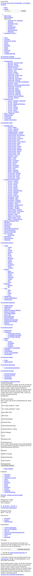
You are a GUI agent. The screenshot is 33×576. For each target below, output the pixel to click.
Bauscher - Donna (13, 83)
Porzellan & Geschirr (10, 478)
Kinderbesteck (8, 299)
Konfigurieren (20, 574)
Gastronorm (7, 332)
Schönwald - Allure (13, 74)
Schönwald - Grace (13, 88)
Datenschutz (7, 534)
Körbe (6, 360)
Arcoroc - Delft (12, 105)
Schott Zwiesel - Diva (14, 140)
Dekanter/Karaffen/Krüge (11, 228)
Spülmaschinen (8, 362)
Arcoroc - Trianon (13, 107)
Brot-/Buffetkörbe (9, 316)
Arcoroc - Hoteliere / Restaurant (17, 100)
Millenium (10, 272)
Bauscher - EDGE (13, 64)
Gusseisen (10, 346)
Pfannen (6, 338)
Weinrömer (7, 239)
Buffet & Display (9, 318)
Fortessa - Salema (13, 72)
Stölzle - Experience (13, 160)
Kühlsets (6, 323)
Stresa (9, 271)
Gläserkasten (7, 377)
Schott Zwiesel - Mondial (15, 149)
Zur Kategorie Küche (7, 327)
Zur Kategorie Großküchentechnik (10, 381)
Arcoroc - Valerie (12, 102)
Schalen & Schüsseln (10, 232)
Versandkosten (5, 559)
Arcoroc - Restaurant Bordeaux (16, 104)
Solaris (10, 274)
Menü (5, 7)
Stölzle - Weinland (13, 170)
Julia (9, 291)
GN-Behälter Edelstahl (14, 333)
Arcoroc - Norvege (13, 189)
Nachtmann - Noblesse (14, 200)
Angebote (7, 476)
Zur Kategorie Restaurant (8, 302)
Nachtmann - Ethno (13, 197)
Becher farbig (8, 224)
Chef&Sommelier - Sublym (15, 133)
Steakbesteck (7, 296)
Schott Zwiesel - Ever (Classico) (17, 141)
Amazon (10, 252)
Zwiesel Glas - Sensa (13, 176)
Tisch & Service (8, 324)
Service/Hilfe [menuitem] (4, 1)
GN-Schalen (7, 118)
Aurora (10, 247)
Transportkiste (8, 378)
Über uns (6, 530)
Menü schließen (8, 17)
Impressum (7, 537)
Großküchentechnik (9, 492)
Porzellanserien (8, 61)
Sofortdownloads (12, 30)
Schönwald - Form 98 (14, 80)
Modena (10, 285)
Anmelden (11, 20)
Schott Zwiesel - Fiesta (14, 143)
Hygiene (6, 489)
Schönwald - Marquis (14, 89)
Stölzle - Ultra (11, 168)
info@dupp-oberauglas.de (9, 507)
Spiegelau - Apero (13, 156)
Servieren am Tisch (9, 375)
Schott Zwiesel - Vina (14, 154)
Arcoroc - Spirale (12, 194)
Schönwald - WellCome (14, 94)
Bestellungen (11, 28)
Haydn (10, 255)
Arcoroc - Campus (13, 181)
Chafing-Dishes (8, 305)
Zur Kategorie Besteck (7, 242)
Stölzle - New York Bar (14, 216)
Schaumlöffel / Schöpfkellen (12, 348)
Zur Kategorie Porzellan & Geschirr (11, 58)
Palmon (10, 261)
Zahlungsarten (12, 27)
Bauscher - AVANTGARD (15, 63)
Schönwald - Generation (14, 86)
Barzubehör (11, 235)
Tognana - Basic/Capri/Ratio (16, 96)
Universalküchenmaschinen (12, 368)
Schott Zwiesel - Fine (14, 144)
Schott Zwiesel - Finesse (14, 146)
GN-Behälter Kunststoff (14, 335)
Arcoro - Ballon (12, 127)
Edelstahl (10, 344)
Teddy (9, 266)
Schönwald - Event (13, 77)
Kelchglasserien (8, 125)
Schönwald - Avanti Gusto (15, 75)
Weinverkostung (8, 238)
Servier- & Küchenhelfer (11, 352)
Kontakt (6, 520)
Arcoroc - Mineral (13, 130)
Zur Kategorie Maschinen (8, 365)
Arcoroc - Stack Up (13, 195)
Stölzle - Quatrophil (13, 171)
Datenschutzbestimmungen (17, 552)
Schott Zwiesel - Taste (14, 152)
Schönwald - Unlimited (14, 93)
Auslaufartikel (8, 354)
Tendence (10, 268)
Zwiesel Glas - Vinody (14, 178)
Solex (5, 288)
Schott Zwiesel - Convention (16, 211)
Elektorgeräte (8, 330)
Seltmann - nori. (12, 70)
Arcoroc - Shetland (13, 192)
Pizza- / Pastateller (9, 113)
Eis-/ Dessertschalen (9, 230)
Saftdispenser (8, 307)
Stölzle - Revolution (13, 165)
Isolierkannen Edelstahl (10, 321)
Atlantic (10, 250)
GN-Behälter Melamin (14, 337)
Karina (10, 293)
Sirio (9, 280)
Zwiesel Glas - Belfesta (14, 173)
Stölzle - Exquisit (12, 162)
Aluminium (11, 343)
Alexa (9, 290)
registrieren (20, 20)
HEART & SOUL (13, 67)
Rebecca (10, 263)
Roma (9, 282)
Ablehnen (3, 574)
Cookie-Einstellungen (10, 527)
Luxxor (10, 257)
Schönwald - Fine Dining (15, 78)
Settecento (10, 277)
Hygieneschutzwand (10, 374)
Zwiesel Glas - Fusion (14, 175)
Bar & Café (7, 315)
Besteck (6, 481)
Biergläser (7, 222)
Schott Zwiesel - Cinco (14, 137)
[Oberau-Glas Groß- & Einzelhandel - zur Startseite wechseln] (16, 4)
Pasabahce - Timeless (14, 208)
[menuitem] (18, 7)
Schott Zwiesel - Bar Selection (16, 135)
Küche (6, 484)
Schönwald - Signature (14, 91)
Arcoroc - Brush (12, 110)
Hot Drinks (7, 227)
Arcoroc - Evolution (13, 112)
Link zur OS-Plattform (10, 529)
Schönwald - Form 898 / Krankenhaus (18, 81)
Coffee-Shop (7, 116)
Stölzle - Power (12, 163)
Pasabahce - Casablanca (14, 201)
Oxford (10, 260)
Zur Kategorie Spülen (7, 357)
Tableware (7, 308)
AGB (5, 535)
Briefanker (7, 283)
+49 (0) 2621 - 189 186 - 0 (9, 506)
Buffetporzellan (8, 115)
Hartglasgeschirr (8, 99)
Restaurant (7, 482)
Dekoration (7, 474)
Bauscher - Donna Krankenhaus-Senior (19, 85)
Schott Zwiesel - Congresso (15, 138)
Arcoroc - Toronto (13, 108)
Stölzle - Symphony (13, 167)
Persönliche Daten (13, 23)
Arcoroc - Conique (13, 182)
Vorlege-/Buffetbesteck (10, 298)
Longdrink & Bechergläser (11, 179)
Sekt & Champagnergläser (11, 220)
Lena (9, 295)
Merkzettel (11, 31)
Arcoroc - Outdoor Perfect (15, 190)
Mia (9, 287)
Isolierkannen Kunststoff (11, 319)
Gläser (6, 479)
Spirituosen (7, 225)
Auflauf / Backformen (10, 119)
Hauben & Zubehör (9, 312)
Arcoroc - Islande (12, 187)
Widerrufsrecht (8, 521)
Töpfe (6, 340)
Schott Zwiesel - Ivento (14, 148)
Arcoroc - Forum (12, 184)
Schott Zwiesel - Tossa (14, 217)
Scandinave (11, 264)
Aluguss (10, 341)
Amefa (6, 245)
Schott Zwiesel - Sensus (14, 151)
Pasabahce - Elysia (13, 203)
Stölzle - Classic (12, 157)
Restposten (7, 490)
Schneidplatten (8, 351)
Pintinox (6, 269)
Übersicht (10, 22)
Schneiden (7, 349)
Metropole (10, 258)
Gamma (10, 279)
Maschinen (7, 487)
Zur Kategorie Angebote (7, 56)
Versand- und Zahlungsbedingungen (14, 532)
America (10, 276)
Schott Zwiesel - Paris (14, 213)
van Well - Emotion (13, 97)
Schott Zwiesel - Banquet (15, 209)
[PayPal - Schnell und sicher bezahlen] (12, 495)
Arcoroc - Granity (13, 186)
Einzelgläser (7, 236)
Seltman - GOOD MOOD (15, 69)
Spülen (6, 485)
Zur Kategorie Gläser (6, 122)
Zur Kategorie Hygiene (7, 371)
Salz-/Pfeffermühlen (9, 313)
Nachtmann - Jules (13, 198)
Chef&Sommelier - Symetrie (16, 132)
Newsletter (7, 518)
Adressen (10, 25)
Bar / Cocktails (8, 233)
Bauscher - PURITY (13, 66)
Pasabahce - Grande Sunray (15, 205)
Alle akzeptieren (11, 574)
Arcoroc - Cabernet (13, 129)
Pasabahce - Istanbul (13, 206)
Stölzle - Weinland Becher (15, 219)
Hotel (9, 253)
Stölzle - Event (12, 159)
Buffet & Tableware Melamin (12, 310)
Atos (9, 249)
